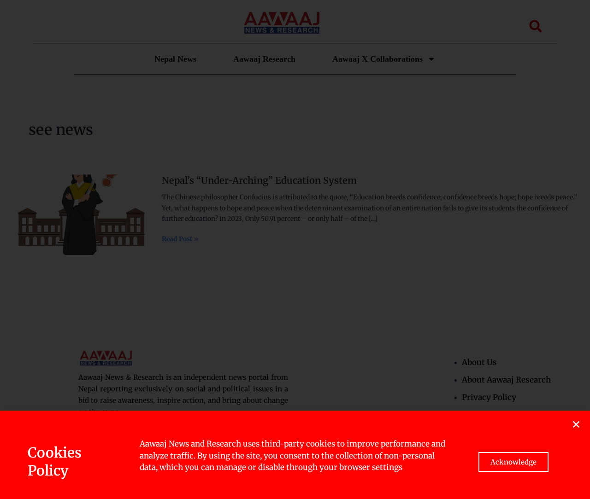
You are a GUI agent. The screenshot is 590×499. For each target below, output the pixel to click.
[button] (576, 424)
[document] (295, 249)
